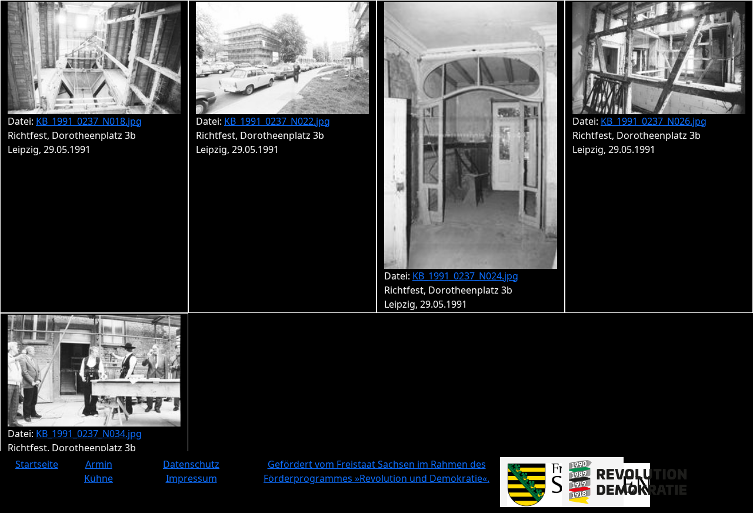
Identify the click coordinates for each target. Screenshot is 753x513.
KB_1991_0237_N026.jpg (654, 121)
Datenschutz (191, 464)
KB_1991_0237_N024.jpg (465, 275)
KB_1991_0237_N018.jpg (89, 121)
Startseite (36, 464)
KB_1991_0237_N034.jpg (89, 433)
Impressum (191, 478)
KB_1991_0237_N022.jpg (277, 121)
